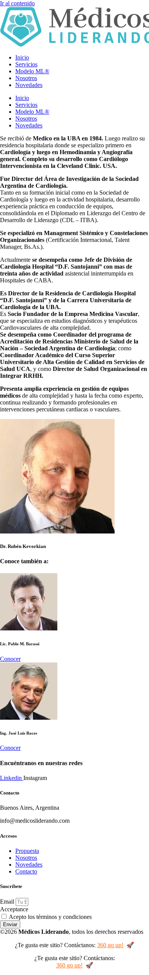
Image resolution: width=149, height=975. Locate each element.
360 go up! (110, 945)
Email (8, 901)
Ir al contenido (17, 3)
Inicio (22, 57)
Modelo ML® (32, 71)
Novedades (28, 85)
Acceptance (14, 909)
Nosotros (26, 78)
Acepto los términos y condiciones (50, 917)
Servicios (26, 64)
